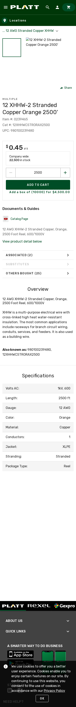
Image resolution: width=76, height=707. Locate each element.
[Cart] (68, 7)
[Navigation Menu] (6, 7)
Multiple (10, 99)
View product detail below (22, 241)
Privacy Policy (54, 691)
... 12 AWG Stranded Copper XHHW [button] (28, 31)
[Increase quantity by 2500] (65, 172)
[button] (11, 47)
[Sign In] (57, 7)
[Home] (25, 7)
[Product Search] (47, 7)
